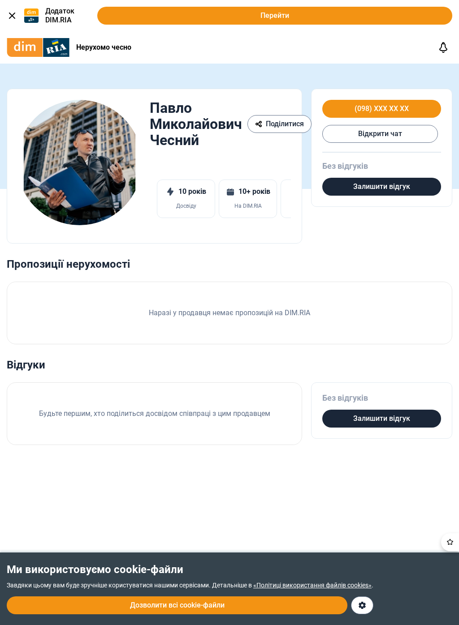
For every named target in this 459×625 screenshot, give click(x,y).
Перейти (274, 15)
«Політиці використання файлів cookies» (312, 585)
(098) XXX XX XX (382, 108)
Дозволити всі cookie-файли (177, 605)
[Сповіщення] (443, 47)
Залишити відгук (381, 186)
